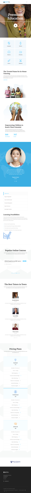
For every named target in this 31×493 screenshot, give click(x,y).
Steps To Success (7, 206)
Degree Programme (8, 196)
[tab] (15, 193)
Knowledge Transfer (8, 209)
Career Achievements (8, 199)
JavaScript (8, 268)
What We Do (7, 193)
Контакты (4, 478)
